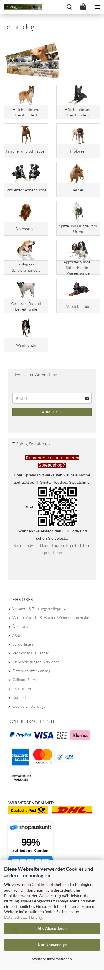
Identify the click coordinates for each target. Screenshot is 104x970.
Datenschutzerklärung (23, 917)
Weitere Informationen (52, 958)
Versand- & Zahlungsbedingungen (41, 608)
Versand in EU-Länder (30, 653)
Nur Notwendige (52, 944)
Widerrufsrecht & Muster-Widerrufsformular (51, 617)
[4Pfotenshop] (21, 7)
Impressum (21, 688)
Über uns (20, 626)
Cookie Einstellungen (30, 706)
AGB (16, 635)
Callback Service (25, 679)
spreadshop (52, 552)
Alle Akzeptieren (52, 928)
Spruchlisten (22, 644)
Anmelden (52, 412)
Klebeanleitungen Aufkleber (35, 661)
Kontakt (19, 697)
